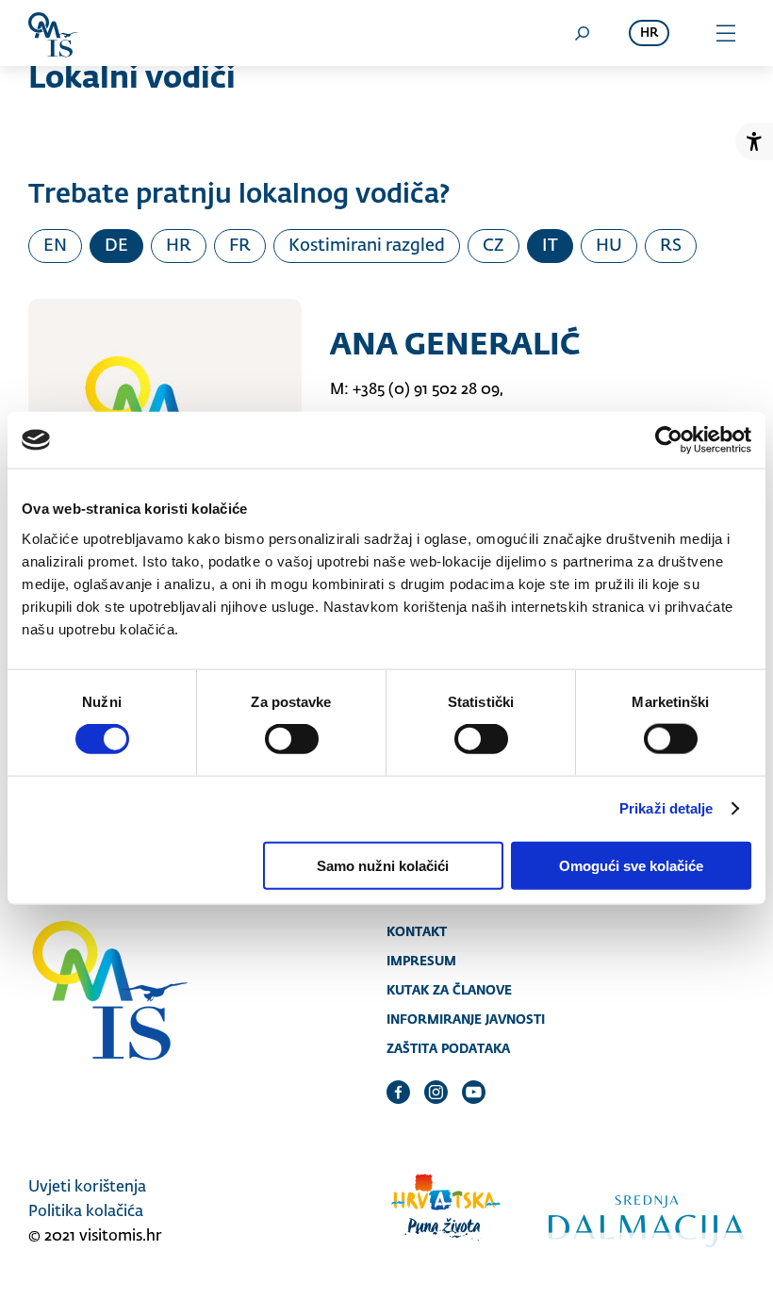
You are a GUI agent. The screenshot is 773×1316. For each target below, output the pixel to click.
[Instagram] (436, 1091)
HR (178, 246)
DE (116, 246)
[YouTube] (473, 1091)
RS (671, 246)
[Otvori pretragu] (581, 33)
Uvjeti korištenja (87, 1187)
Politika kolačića (85, 1212)
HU (609, 246)
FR (240, 246)
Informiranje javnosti (465, 1019)
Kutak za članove (449, 989)
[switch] (292, 739)
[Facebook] (398, 1091)
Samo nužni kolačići (383, 865)
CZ (493, 246)
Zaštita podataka (448, 1048)
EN (55, 246)
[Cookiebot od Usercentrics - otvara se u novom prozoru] (668, 440)
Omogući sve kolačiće (631, 865)
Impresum (421, 960)
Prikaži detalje (666, 808)
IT (550, 246)
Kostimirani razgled (366, 246)
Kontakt (416, 931)
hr (649, 33)
